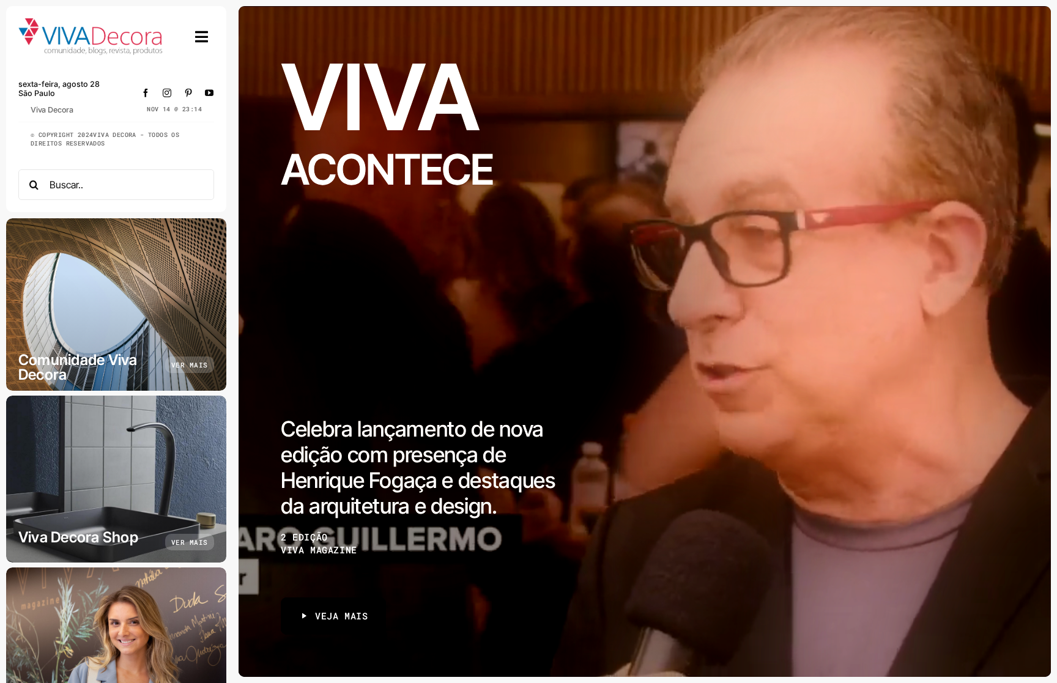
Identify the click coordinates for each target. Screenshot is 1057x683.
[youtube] (209, 93)
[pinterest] (188, 93)
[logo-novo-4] (91, 23)
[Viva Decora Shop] (116, 479)
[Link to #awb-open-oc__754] (202, 36)
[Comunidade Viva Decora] (116, 304)
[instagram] (167, 93)
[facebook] (145, 93)
